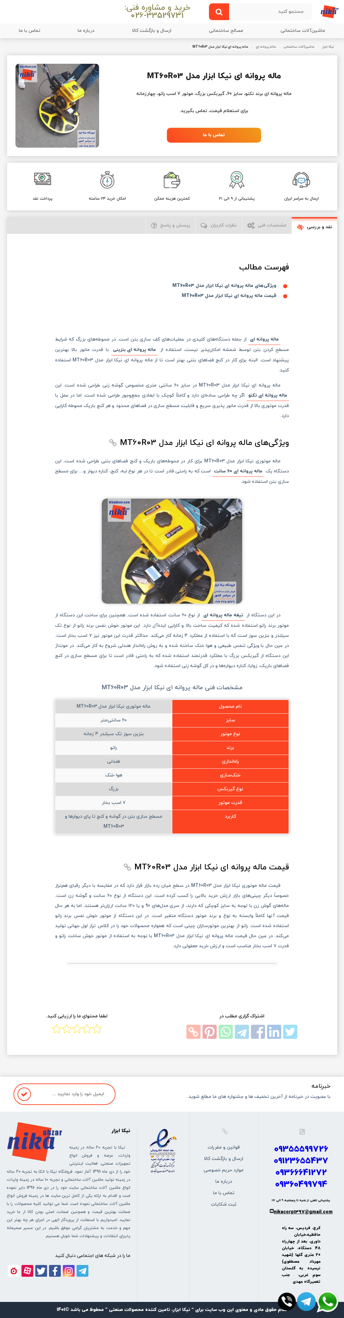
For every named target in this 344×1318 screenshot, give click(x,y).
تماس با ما (29, 31)
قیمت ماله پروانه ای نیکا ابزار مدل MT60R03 (229, 296)
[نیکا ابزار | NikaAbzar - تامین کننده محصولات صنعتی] (329, 11)
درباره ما (86, 31)
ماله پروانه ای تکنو (267, 395)
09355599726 (301, 1149)
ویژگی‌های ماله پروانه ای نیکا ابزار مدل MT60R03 (224, 286)
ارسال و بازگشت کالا (151, 31)
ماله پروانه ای (266, 47)
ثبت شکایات (223, 1204)
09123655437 (301, 1161)
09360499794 (301, 1184)
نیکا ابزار (328, 47)
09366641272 (301, 1173)
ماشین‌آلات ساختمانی (303, 31)
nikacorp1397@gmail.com (303, 1212)
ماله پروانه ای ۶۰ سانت (238, 471)
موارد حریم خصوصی (224, 1170)
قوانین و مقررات (224, 1147)
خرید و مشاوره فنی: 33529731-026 (157, 12)
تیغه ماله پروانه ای (223, 615)
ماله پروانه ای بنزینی (134, 350)
